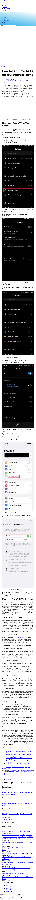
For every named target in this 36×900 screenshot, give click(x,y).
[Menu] (0, 65)
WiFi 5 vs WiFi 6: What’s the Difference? (22, 770)
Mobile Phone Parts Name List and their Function (19, 764)
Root (4, 10)
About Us (8, 885)
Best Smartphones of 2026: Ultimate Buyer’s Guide (16, 831)
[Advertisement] (18, 45)
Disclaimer (9, 888)
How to (5, 3)
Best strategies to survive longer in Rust (13, 873)
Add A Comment (7, 819)
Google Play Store (18, 637)
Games (5, 7)
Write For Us (9, 891)
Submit (18, 894)
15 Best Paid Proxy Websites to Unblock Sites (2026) (17, 853)
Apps (4, 5)
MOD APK (6, 8)
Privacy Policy (10, 887)
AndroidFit (6, 79)
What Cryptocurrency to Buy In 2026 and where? (17, 814)
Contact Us (9, 890)
